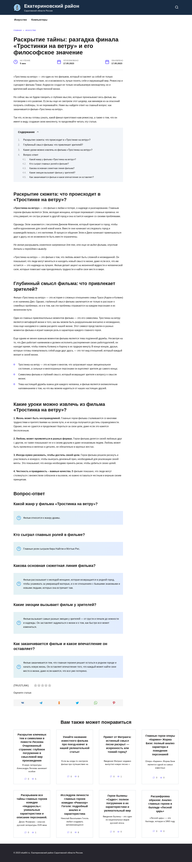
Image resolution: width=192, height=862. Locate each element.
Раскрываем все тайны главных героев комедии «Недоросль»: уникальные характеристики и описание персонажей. (32, 806)
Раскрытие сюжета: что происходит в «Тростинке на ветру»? (56, 140)
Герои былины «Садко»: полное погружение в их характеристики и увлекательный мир (117, 803)
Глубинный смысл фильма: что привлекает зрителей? (53, 144)
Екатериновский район (51, 6)
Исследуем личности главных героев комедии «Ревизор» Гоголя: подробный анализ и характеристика (75, 804)
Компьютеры (39, 19)
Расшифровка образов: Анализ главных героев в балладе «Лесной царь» (160, 804)
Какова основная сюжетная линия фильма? (51, 168)
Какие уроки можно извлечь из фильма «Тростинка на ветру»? (57, 150)
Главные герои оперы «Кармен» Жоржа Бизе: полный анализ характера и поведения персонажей (160, 745)
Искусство (20, 19)
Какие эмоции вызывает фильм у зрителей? (52, 172)
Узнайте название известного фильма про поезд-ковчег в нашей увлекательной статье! (74, 744)
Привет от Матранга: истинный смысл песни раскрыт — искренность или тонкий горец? (117, 744)
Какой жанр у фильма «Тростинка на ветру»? (52, 159)
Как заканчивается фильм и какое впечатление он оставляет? (61, 177)
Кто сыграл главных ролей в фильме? (49, 164)
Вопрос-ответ (30, 155)
